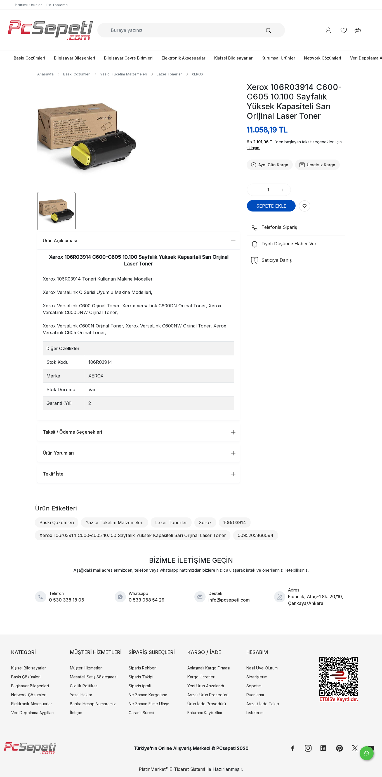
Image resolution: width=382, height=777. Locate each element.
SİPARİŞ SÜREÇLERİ (152, 652)
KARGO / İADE (204, 652)
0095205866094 (255, 535)
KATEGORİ (23, 652)
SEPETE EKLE (271, 206)
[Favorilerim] (344, 30)
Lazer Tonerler (171, 522)
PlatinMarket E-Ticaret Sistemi (172, 769)
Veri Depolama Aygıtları (32, 712)
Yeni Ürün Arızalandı (205, 685)
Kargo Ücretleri (201, 676)
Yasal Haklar (81, 694)
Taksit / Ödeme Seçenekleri (72, 432)
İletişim (76, 712)
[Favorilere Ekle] (304, 206)
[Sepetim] (355, 30)
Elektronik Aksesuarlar (183, 58)
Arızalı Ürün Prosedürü (207, 694)
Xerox (205, 522)
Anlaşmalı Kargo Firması (208, 668)
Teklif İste (53, 474)
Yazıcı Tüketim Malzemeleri (114, 522)
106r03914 (234, 522)
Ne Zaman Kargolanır (148, 694)
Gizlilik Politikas (84, 685)
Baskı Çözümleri (29, 58)
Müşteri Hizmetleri (86, 668)
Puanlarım (255, 694)
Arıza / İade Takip (262, 703)
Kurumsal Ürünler (278, 58)
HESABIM (257, 652)
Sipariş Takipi (141, 676)
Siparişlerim (256, 676)
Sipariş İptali (140, 685)
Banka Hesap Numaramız (93, 703)
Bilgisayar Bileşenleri (74, 58)
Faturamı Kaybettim (204, 712)
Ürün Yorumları (58, 453)
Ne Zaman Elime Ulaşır (149, 703)
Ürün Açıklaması (60, 240)
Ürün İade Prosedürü (206, 703)
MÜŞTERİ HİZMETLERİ (96, 652)
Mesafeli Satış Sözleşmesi (93, 676)
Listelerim (254, 712)
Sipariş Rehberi (143, 668)
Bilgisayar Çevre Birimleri (128, 58)
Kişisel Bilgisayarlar (233, 58)
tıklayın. (253, 147)
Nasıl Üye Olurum (262, 668)
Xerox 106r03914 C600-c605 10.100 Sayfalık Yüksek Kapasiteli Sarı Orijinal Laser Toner (132, 535)
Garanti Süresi (141, 712)
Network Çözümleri (322, 58)
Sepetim (253, 685)
